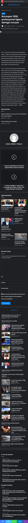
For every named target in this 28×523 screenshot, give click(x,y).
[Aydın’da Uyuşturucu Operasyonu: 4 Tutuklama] (6, 404)
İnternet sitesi (4, 288)
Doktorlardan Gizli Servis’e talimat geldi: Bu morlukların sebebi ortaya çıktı (18, 429)
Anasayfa (5, 10)
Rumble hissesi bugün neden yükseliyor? (13, 444)
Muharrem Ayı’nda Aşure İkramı (10, 423)
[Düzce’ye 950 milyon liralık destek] (7, 202)
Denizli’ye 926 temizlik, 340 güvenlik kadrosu (6, 227)
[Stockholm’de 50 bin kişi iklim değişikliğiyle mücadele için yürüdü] (6, 438)
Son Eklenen (14, 310)
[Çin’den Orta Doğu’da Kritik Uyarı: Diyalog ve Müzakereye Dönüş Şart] (6, 418)
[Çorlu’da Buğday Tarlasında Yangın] (6, 397)
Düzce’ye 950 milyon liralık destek (7, 208)
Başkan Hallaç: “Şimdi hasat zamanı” (19, 220)
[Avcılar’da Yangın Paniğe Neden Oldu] (21, 236)
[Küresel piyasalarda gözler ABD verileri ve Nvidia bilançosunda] (6, 342)
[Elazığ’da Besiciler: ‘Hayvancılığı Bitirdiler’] (6, 349)
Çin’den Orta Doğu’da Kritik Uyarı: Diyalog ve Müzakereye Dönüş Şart (18, 417)
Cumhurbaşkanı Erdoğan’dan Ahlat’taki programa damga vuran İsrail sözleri (20, 210)
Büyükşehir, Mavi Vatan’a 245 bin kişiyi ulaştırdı (7, 235)
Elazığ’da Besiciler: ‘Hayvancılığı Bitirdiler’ (17, 348)
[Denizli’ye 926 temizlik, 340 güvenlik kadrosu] (7, 221)
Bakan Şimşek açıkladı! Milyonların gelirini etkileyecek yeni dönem (18, 326)
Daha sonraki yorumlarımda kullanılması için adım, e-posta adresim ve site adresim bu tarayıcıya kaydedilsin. (13, 296)
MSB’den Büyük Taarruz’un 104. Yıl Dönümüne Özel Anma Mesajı (11, 316)
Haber (9, 10)
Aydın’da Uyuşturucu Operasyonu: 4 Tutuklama (18, 402)
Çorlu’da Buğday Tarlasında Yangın (16, 395)
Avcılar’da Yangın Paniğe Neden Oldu (20, 242)
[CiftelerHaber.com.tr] (14, 5)
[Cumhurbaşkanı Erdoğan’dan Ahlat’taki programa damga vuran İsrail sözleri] (21, 202)
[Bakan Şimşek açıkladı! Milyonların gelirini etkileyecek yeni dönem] (6, 327)
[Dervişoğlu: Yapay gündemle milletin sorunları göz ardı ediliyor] (6, 389)
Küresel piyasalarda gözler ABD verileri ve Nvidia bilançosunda (17, 341)
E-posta (3, 282)
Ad (2, 276)
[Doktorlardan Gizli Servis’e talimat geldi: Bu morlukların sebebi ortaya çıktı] (6, 429)
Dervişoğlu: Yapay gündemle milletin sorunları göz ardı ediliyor (18, 388)
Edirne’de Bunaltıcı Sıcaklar (9, 121)
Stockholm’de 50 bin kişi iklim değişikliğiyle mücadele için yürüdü (18, 438)
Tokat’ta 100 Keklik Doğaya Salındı (16, 409)
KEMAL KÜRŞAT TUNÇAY (9, 26)
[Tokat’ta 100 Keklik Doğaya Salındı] (6, 411)
